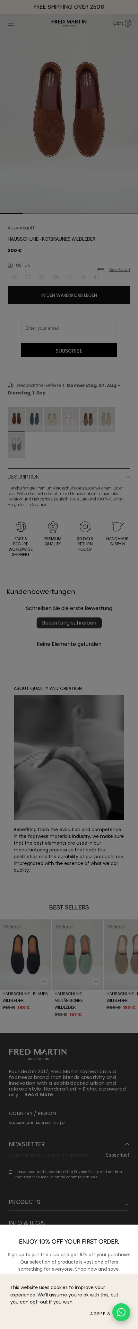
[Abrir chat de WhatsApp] (121, 1312)
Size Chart (119, 269)
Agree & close (109, 1313)
